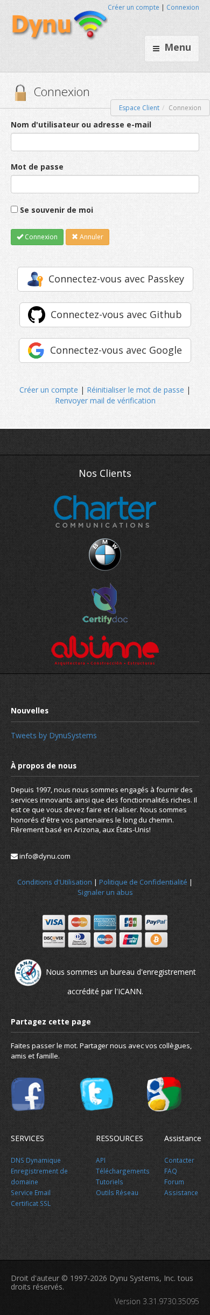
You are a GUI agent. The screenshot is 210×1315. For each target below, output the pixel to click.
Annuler (90, 236)
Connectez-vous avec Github (116, 314)
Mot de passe (37, 166)
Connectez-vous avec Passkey (116, 278)
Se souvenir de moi (56, 210)
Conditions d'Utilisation (54, 882)
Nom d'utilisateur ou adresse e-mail (81, 124)
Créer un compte (133, 7)
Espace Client (139, 107)
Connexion (182, 7)
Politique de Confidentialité (143, 882)
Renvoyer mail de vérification (105, 400)
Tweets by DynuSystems (54, 735)
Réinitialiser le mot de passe (135, 390)
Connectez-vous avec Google (116, 349)
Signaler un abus (105, 892)
